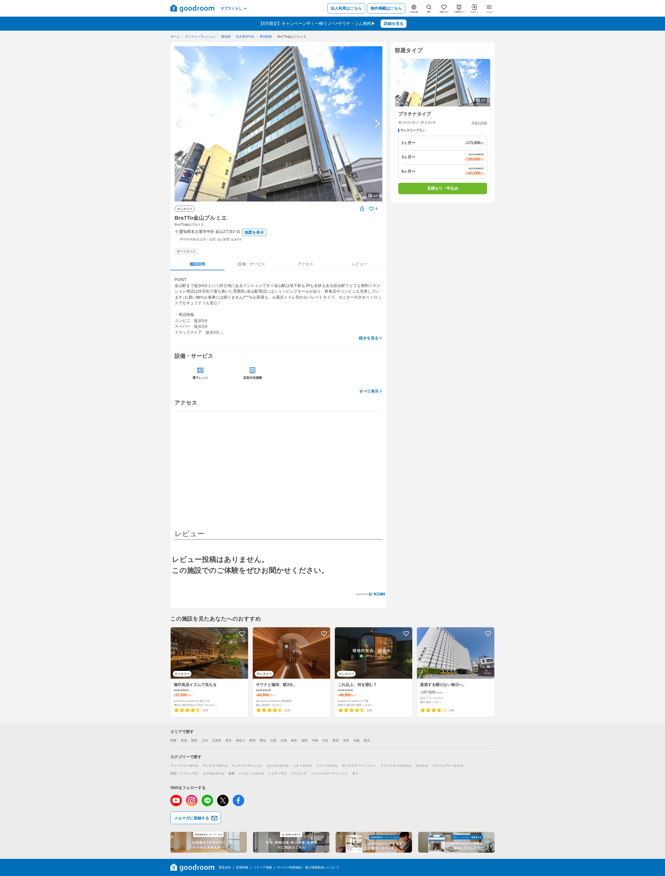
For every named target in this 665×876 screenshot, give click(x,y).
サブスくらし (231, 8)
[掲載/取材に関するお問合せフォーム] (456, 842)
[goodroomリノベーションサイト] (208, 842)
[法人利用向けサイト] (291, 842)
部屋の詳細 (479, 123)
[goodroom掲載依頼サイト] (374, 842)
